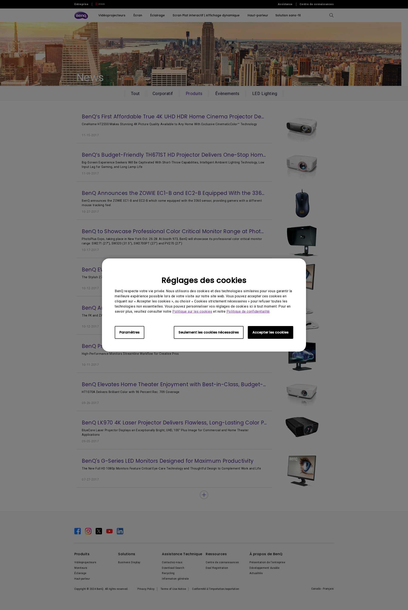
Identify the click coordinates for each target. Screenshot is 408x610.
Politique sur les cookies (192, 311)
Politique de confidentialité (248, 311)
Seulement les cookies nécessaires (208, 332)
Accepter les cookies (270, 332)
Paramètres (129, 332)
